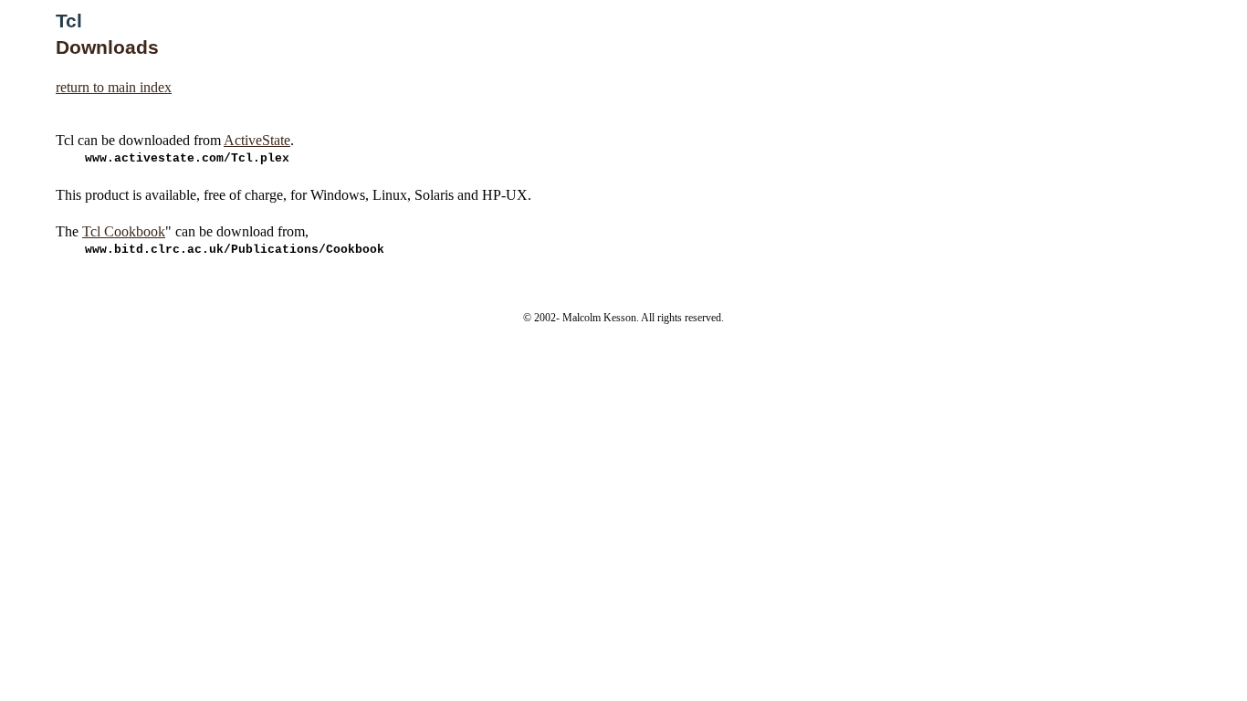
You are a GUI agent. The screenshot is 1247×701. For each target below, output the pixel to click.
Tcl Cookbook (123, 231)
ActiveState (257, 140)
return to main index (114, 87)
